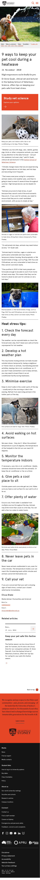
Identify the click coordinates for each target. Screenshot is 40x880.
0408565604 (6, 605)
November (26, 44)
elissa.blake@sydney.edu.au (10, 611)
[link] (20, 752)
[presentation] (20, 644)
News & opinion (11, 44)
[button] (33, 3)
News (19, 44)
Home (2, 44)
